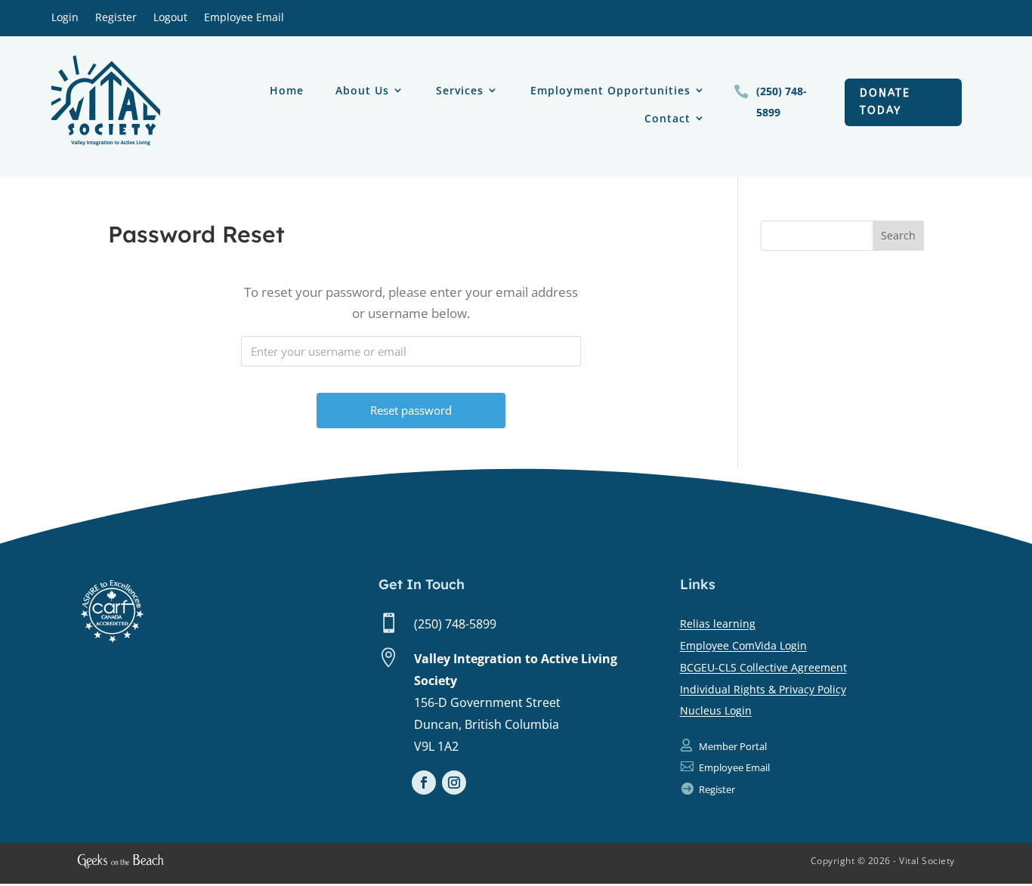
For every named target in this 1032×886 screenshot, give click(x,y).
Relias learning (717, 623)
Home (287, 91)
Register (116, 18)
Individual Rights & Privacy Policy (763, 689)
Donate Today (885, 102)
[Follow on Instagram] (454, 782)
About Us (362, 91)
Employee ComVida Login (743, 645)
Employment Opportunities (610, 91)
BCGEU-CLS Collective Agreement (763, 667)
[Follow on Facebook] (424, 782)
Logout (170, 18)
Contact (667, 119)
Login (65, 18)
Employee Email (244, 18)
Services (460, 91)
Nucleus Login (716, 710)
